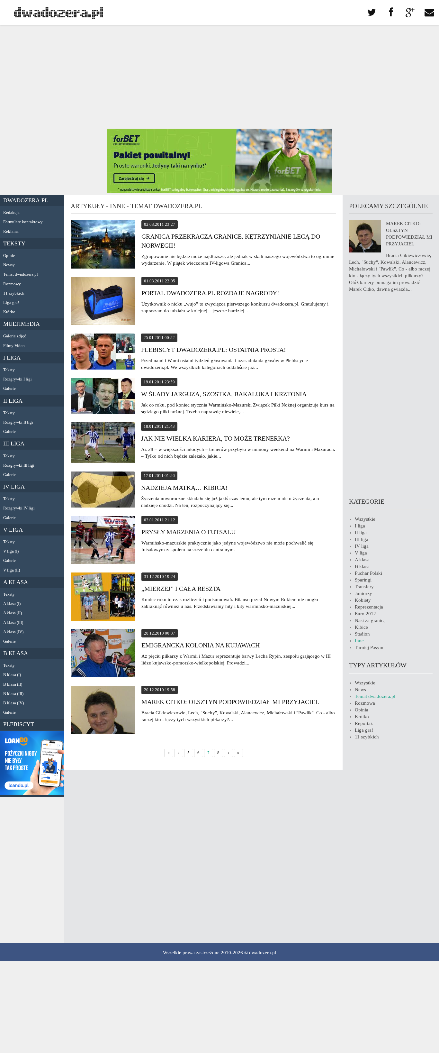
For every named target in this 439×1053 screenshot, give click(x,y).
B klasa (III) (13, 693)
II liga (12, 401)
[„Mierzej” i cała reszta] (103, 597)
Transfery (364, 586)
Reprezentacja (369, 606)
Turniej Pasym (369, 647)
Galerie (9, 388)
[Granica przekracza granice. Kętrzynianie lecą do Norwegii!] (103, 245)
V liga (13, 529)
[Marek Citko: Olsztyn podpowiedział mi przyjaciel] (103, 711)
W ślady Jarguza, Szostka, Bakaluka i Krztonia (224, 394)
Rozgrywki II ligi (18, 422)
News (360, 689)
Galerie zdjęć (14, 336)
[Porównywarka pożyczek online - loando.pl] (32, 793)
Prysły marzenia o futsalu (188, 532)
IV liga (14, 486)
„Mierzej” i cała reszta (180, 588)
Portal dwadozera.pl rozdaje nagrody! (210, 293)
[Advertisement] (219, 77)
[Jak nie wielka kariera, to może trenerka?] (103, 443)
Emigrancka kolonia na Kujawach (200, 645)
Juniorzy (363, 593)
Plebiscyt (18, 724)
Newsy (9, 264)
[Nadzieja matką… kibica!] (103, 490)
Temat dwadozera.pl (20, 274)
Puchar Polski (368, 573)
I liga (12, 357)
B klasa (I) (12, 674)
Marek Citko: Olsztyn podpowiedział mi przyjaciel (230, 701)
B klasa (15, 653)
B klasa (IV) (13, 702)
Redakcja (11, 212)
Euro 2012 (365, 613)
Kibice (361, 627)
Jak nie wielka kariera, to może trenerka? (215, 438)
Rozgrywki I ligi (17, 379)
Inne (359, 640)
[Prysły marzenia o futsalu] (103, 541)
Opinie (9, 255)
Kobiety (363, 600)
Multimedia (21, 324)
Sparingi (363, 579)
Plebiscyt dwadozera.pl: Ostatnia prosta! (213, 349)
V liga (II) (11, 570)
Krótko (9, 311)
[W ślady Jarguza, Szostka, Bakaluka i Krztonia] (103, 397)
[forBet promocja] (219, 191)
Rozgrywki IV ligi (19, 508)
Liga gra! (11, 302)
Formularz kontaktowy (23, 221)
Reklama (11, 231)
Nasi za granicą (370, 620)
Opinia (361, 709)
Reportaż (364, 723)
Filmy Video (14, 345)
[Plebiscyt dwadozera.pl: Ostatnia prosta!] (103, 352)
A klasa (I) (12, 603)
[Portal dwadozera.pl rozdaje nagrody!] (103, 302)
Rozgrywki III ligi (18, 465)
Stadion (362, 633)
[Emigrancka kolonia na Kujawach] (103, 654)
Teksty (14, 243)
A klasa (15, 582)
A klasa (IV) (13, 631)
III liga (13, 443)
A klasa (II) (12, 612)
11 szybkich (13, 293)
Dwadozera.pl (25, 200)
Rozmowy (12, 283)
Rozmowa (365, 703)
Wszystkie (365, 519)
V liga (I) (11, 551)
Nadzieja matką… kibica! (184, 487)
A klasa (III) (13, 622)
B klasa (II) (12, 684)
